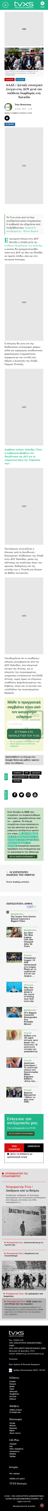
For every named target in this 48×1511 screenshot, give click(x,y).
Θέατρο (12, 1426)
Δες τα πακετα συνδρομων (20, 1133)
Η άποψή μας (15, 1412)
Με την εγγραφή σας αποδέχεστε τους (24, 744)
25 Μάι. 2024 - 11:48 (23, 109)
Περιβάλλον (14, 1394)
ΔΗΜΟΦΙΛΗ (34, 1146)
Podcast (12, 1399)
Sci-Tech (12, 1397)
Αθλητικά (13, 1392)
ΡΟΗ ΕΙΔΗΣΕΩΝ (14, 1147)
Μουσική (13, 1428)
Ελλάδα (12, 1382)
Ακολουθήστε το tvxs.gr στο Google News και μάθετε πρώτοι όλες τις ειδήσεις (22, 760)
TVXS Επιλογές (18, 1483)
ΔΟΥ (26, 773)
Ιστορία (13, 1467)
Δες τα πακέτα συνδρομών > (22, 856)
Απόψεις (14, 1406)
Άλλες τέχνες (15, 1433)
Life (11, 1446)
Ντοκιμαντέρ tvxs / (15, 1243)
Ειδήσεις (14, 1378)
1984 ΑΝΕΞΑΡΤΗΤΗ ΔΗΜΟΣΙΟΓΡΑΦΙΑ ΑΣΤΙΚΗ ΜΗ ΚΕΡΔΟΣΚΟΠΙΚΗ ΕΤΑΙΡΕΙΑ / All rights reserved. (24, 1498)
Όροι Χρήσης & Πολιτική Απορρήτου (24, 1364)
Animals (13, 1444)
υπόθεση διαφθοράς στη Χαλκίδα (23, 246)
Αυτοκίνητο (14, 1451)
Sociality (31, 1506)
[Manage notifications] (42, 1505)
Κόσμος (12, 1384)
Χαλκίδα (17, 781)
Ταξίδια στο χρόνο (17, 1479)
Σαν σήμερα (14, 1474)
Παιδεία (12, 1454)
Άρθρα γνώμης (15, 1410)
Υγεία (11, 1389)
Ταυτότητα (13, 1359)
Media (12, 1387)
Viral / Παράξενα (16, 1449)
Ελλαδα (20, 79)
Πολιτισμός (15, 1419)
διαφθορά (18, 773)
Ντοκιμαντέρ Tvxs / (19, 1186)
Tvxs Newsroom (23, 105)
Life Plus (14, 1440)
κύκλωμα (34, 777)
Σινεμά (12, 1423)
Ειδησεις (9, 79)
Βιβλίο (12, 1431)
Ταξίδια (12, 1456)
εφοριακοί (36, 773)
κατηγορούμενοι (20, 777)
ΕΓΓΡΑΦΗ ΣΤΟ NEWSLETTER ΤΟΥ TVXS (24, 734)
